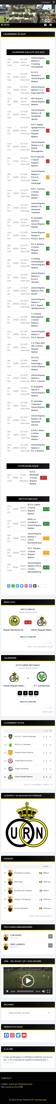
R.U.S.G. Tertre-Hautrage (25, 736)
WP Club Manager (38, 1100)
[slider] (25, 991)
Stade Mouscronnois (23, 761)
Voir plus (46, 712)
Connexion (46, 2)
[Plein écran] (48, 991)
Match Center (28, 637)
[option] (28, 626)
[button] (28, 981)
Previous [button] (45, 643)
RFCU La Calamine (23, 744)
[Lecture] (7, 991)
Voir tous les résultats (39, 647)
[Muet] (43, 991)
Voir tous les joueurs (40, 916)
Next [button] (50, 643)
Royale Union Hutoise (24, 752)
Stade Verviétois (22, 769)
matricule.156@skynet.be (20, 1084)
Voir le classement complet (37, 785)
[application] (28, 981)
